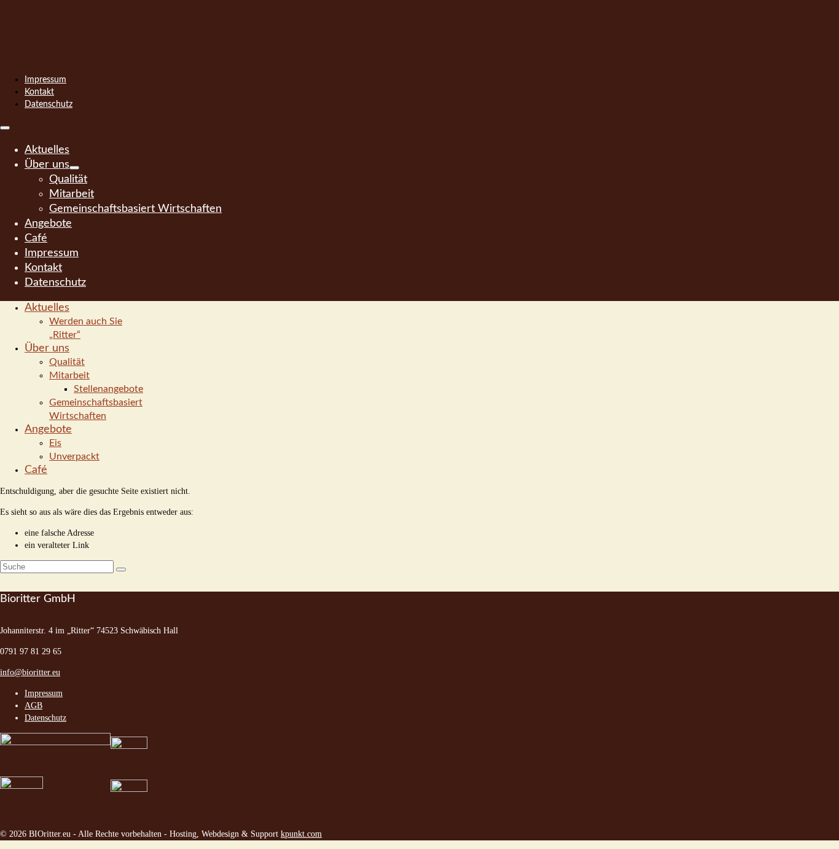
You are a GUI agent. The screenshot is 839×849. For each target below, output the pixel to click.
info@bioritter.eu (30, 672)
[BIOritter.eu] (419, 24)
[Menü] (5, 128)
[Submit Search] (121, 569)
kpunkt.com (301, 834)
